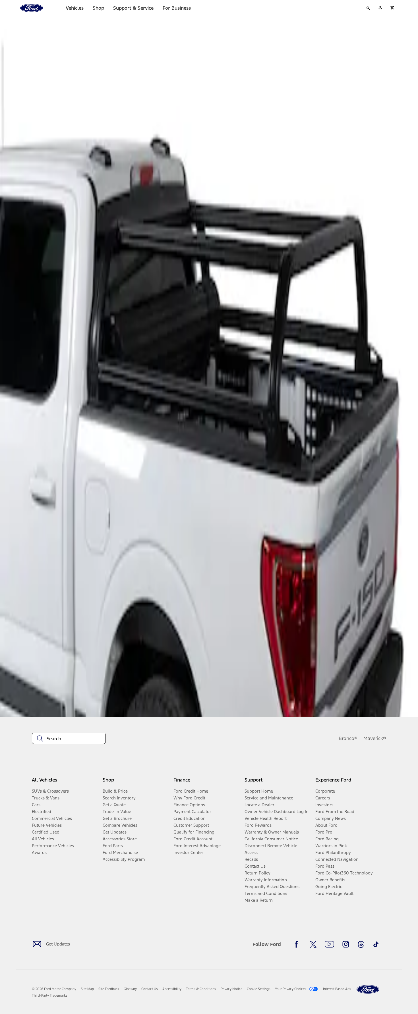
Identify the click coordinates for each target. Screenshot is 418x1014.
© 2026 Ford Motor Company (54, 989)
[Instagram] (345, 944)
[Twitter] (313, 944)
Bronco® (348, 738)
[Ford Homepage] (368, 989)
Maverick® (374, 738)
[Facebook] (298, 944)
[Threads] (360, 944)
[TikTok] (376, 944)
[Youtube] (329, 944)
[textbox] (69, 738)
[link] (87, 989)
